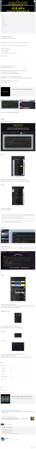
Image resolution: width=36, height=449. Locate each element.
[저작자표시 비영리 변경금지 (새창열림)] (11, 424)
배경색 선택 (3, 227)
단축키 (2, 362)
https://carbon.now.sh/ (4, 85)
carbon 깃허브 (3, 390)
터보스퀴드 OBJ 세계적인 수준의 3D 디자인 (9, 417)
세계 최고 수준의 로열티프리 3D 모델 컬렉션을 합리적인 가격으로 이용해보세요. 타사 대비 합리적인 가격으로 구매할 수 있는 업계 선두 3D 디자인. (15, 419)
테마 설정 (2, 154)
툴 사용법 (2, 119)
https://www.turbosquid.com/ (6, 415)
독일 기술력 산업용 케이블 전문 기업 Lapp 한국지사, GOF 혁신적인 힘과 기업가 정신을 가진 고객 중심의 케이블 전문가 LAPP (18, 412)
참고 (1, 388)
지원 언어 (2, 184)
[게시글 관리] (7, 424)
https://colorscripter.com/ (9, 76)
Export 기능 (3, 340)
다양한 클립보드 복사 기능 (5, 311)
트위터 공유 (3, 331)
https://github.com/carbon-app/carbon (7, 392)
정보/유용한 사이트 (20, 6)
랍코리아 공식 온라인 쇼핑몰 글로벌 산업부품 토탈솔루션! (11, 410)
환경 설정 (2, 275)
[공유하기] (5, 424)
